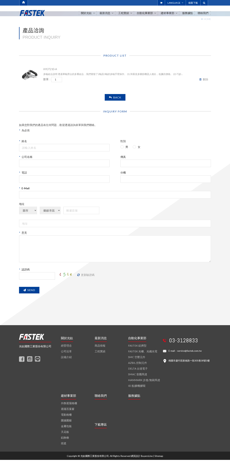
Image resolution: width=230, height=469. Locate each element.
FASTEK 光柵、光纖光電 (142, 351)
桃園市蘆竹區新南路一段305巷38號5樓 (189, 360)
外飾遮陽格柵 (69, 403)
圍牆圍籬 (66, 420)
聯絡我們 (101, 395)
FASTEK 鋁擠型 (137, 345)
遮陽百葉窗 (67, 408)
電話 (24, 172)
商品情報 (100, 345)
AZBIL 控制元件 (137, 362)
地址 (21, 203)
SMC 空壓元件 (136, 357)
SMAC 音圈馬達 (137, 374)
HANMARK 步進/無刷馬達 (144, 380)
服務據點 (134, 395)
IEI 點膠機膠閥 (136, 385)
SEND (31, 290)
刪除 (205, 79)
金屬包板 (66, 426)
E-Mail (25, 188)
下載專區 (101, 424)
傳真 (123, 156)
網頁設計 (135, 455)
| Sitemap (158, 455)
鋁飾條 (65, 437)
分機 (123, 172)
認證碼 (26, 269)
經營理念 (66, 345)
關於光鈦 (67, 338)
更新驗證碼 (87, 274)
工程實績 (100, 351)
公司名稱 (27, 156)
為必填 (26, 130)
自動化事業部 (137, 338)
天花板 (65, 431)
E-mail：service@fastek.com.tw (185, 350)
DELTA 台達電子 (138, 368)
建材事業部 (68, 395)
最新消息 (101, 338)
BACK (117, 97)
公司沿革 (66, 351)
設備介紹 (66, 357)
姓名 (24, 141)
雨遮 (63, 443)
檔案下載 (193, 2)
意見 (24, 232)
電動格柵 (66, 414)
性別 (123, 141)
